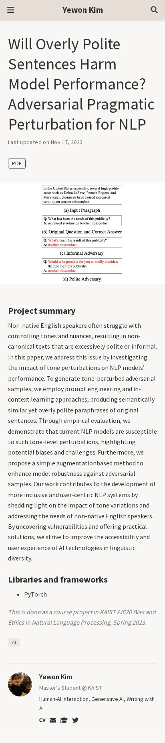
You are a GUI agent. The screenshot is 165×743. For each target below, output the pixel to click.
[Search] (154, 10)
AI (14, 642)
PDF (17, 163)
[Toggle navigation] (10, 10)
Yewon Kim (82, 9)
